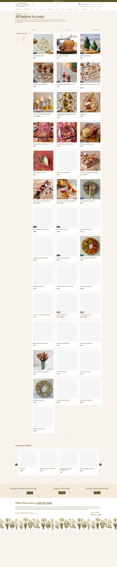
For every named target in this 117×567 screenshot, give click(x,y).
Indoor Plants (50, 9)
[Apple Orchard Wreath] (43, 275)
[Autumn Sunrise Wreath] (90, 218)
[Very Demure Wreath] (90, 360)
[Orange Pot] (28, 458)
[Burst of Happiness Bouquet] (88, 458)
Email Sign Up (87, 6)
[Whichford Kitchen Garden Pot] (48, 458)
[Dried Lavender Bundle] (90, 331)
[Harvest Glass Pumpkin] (67, 44)
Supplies (70, 9)
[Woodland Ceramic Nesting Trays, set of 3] (90, 72)
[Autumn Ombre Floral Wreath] (90, 246)
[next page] (71, 438)
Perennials (18, 9)
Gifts (58, 9)
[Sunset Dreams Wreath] (90, 275)
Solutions (42, 9)
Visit (92, 9)
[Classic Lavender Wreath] (67, 331)
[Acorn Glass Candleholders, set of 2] (67, 72)
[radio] (67, 29)
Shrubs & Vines (27, 9)
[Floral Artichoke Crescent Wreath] (67, 275)
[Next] (100, 464)
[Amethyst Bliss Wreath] (90, 388)
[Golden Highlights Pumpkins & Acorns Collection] (67, 102)
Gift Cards (82, 6)
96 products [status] (34, 29)
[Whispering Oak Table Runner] (43, 72)
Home (16, 13)
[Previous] (16, 464)
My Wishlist (93, 6)
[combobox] (44, 5)
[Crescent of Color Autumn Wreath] (43, 303)
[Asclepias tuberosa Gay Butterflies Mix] (68, 458)
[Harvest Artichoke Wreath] (67, 246)
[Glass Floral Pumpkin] (43, 44)
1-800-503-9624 (44, 502)
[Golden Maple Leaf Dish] (43, 161)
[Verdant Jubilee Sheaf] (90, 303)
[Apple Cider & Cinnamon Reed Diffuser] (67, 189)
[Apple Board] (90, 102)
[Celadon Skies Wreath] (67, 218)
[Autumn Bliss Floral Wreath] (90, 189)
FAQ (97, 9)
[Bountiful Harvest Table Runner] (43, 132)
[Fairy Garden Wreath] (43, 388)
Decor (63, 9)
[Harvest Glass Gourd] (90, 44)
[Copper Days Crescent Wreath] (43, 246)
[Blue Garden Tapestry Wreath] (43, 331)
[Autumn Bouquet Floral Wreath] (43, 218)
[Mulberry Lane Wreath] (43, 417)
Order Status (99, 6)
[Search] (58, 5)
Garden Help (85, 9)
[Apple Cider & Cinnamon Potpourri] (43, 189)
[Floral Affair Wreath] (67, 360)
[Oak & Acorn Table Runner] (67, 161)
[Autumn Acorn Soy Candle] (90, 132)
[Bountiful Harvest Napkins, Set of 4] (67, 132)
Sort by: (97, 29)
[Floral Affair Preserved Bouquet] (43, 360)
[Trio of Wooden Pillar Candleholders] (43, 102)
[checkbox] (23, 36)
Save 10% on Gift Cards (58, 1)
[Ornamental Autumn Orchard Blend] (90, 161)
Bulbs (35, 9)
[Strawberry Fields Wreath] (67, 388)
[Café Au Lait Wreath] (67, 303)
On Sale (77, 9)
